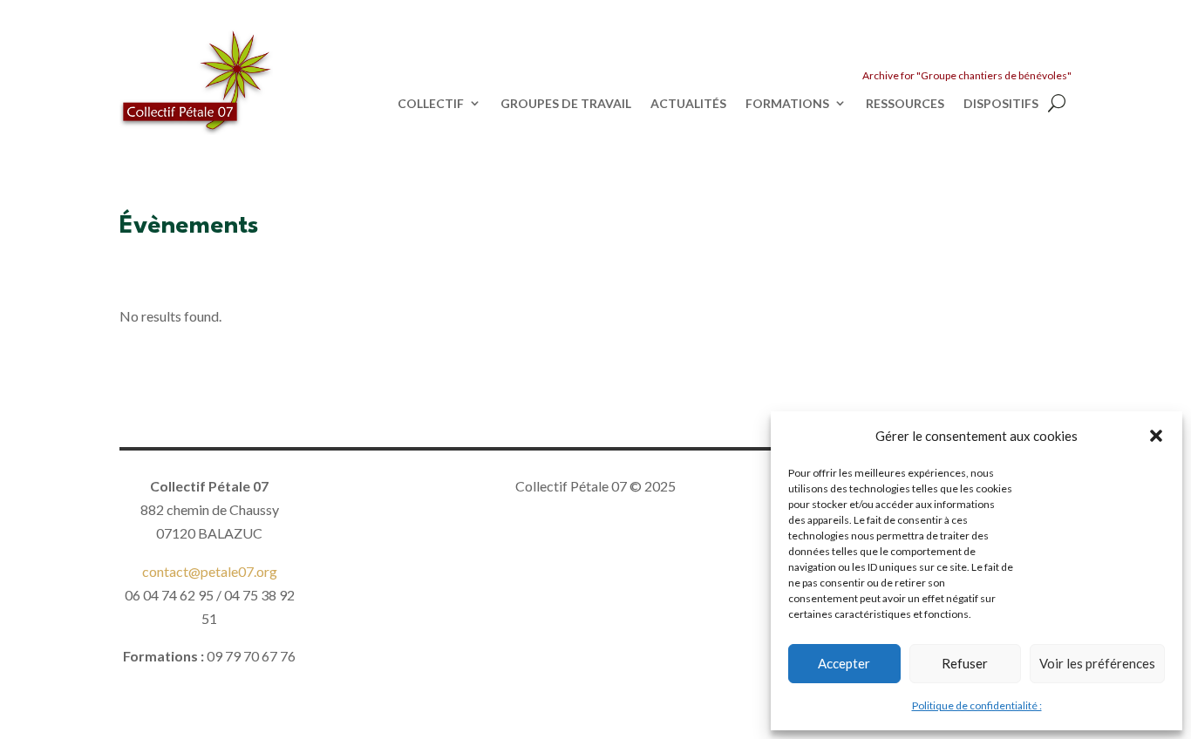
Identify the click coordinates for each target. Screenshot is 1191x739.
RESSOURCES (905, 104)
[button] (1156, 435)
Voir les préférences (1097, 663)
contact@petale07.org (209, 571)
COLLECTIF (431, 104)
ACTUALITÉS (688, 104)
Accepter (844, 663)
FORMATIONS (787, 104)
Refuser (965, 663)
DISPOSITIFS (1000, 104)
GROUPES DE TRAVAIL (565, 104)
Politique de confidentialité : (977, 705)
